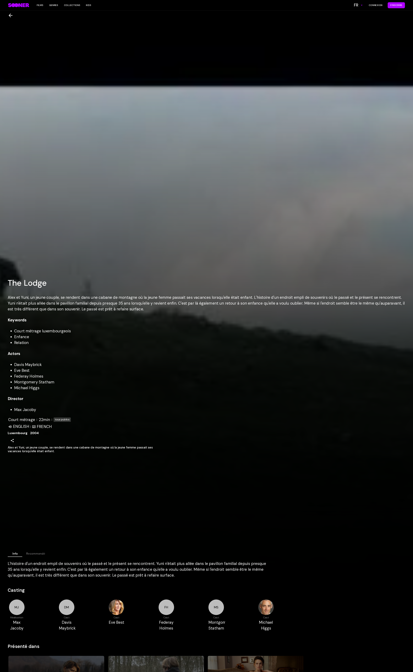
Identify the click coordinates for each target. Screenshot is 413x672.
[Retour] (9, 15)
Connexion (376, 5)
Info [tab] (15, 554)
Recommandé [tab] (35, 554)
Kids (88, 5)
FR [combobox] (356, 5)
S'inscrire (396, 5)
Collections (72, 5)
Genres (53, 5)
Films (40, 5)
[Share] (12, 440)
